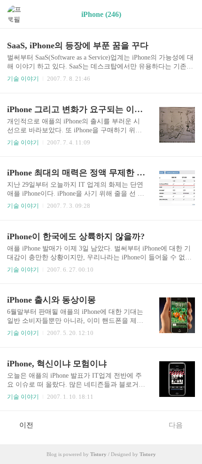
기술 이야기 (23, 78)
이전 (26, 425)
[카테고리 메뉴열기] (185, 14)
